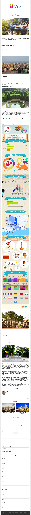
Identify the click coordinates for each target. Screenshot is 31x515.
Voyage (3, 507)
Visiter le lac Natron (4, 448)
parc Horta (13, 110)
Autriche (3, 466)
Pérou (3, 494)
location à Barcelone (6, 118)
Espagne (15, 14)
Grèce (3, 481)
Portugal (3, 497)
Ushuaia (3, 504)
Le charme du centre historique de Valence (22, 413)
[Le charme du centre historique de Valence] (22, 407)
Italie (3, 486)
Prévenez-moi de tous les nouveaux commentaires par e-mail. (9, 429)
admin (7, 391)
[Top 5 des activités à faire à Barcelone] (8, 407)
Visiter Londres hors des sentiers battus (6, 451)
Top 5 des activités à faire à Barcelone (9, 412)
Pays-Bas (3, 492)
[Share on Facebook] (17, 388)
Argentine (3, 463)
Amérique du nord (4, 460)
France (3, 479)
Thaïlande (3, 502)
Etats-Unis (3, 476)
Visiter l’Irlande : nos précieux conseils (6, 446)
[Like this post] (16, 388)
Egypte (3, 473)
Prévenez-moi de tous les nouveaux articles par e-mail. (8, 431)
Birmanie (3, 468)
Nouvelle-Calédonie (4, 489)
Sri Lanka (3, 499)
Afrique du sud (4, 458)
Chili (2, 471)
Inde (2, 484)
